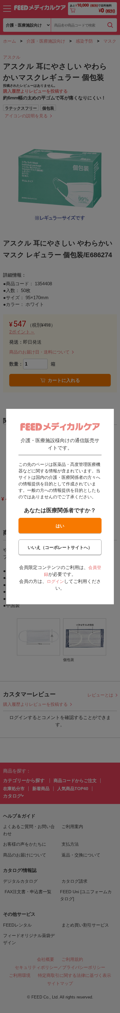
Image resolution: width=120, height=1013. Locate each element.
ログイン (55, 581)
